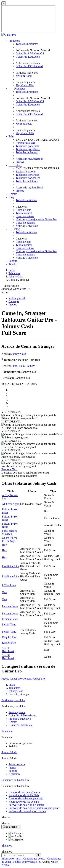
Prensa (12, 767)
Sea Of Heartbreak (8, 657)
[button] (6, 469)
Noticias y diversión (27, 225)
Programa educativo (20, 718)
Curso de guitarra (25, 222)
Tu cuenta (6, 731)
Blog (11, 197)
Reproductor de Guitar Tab (24, 795)
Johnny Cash (18, 353)
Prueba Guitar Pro (11, 678)
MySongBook (24, 75)
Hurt (4, 544)
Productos (14, 40)
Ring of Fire (9, 642)
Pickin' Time (9, 624)
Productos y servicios (13, 700)
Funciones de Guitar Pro (15, 779)
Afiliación (14, 773)
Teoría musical (24, 213)
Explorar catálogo (26, 142)
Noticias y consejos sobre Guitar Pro (36, 219)
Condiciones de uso (34, 858)
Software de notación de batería (26, 804)
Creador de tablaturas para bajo (26, 798)
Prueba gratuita (17, 712)
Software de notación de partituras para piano (34, 807)
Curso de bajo (23, 209)
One (4, 592)
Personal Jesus (10, 606)
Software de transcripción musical (27, 811)
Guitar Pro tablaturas (20, 725)
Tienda (12, 264)
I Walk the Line (10, 566)
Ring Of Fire (9, 637)
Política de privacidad (25, 861)
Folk (21, 365)
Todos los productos (27, 43)
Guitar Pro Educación (28, 56)
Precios (20, 161)
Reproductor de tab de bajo (24, 801)
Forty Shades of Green (9, 532)
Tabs (11, 136)
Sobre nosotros (17, 764)
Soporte (13, 260)
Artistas (13, 193)
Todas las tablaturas (27, 152)
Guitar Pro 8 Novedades (22, 715)
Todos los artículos (26, 200)
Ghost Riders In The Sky (9, 539)
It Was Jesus (9, 585)
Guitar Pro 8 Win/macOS (30, 53)
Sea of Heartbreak (8, 650)
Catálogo (14, 301)
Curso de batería (25, 216)
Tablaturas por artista (27, 146)
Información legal (11, 858)
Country (30, 365)
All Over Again (10, 503)
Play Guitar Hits (25, 85)
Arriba (5, 864)
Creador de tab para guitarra (24, 792)
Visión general (17, 298)
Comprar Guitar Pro (33, 678)
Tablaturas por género (28, 149)
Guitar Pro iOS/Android (29, 66)
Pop (15, 365)
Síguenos (6, 845)
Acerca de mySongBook (29, 158)
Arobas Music (9, 752)
